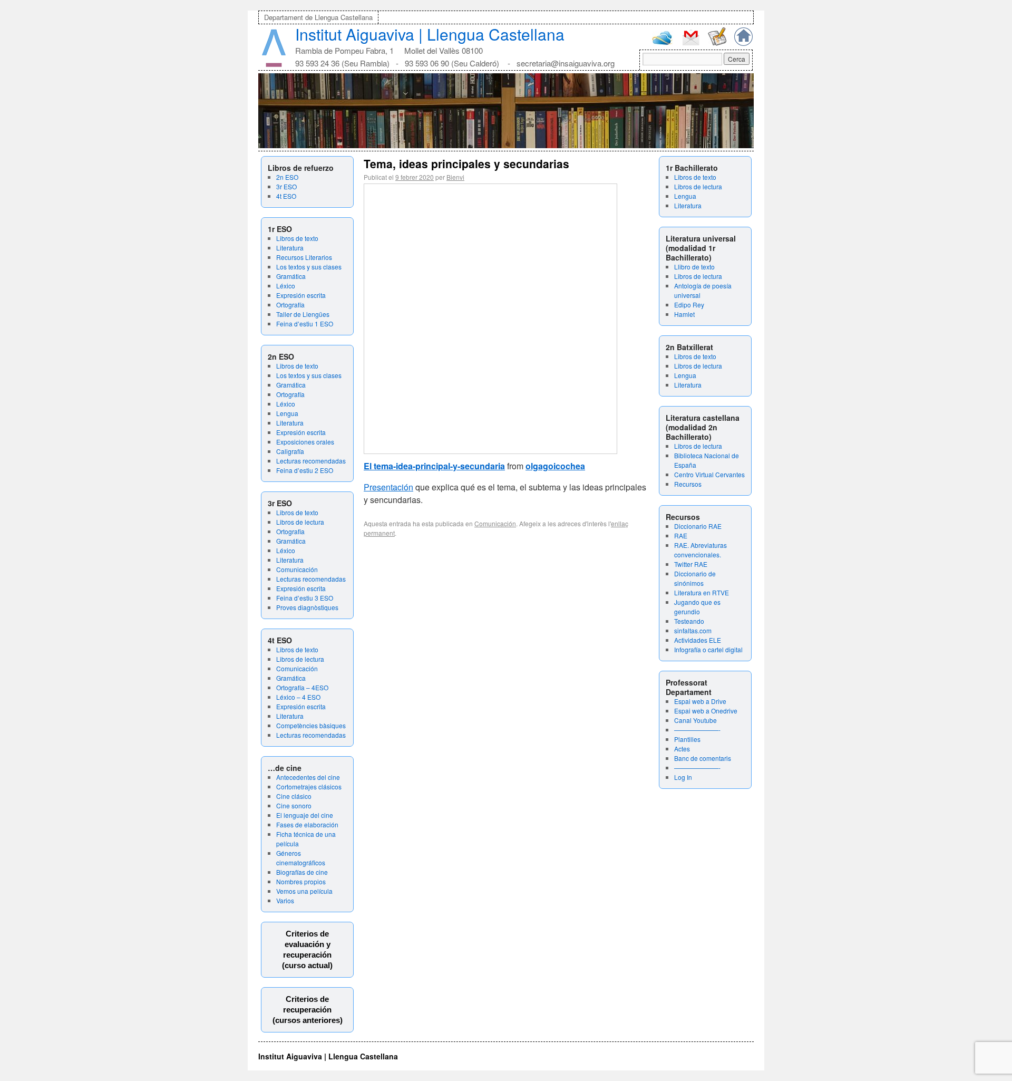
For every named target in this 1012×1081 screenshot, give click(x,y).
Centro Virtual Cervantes (709, 474)
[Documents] (717, 42)
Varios (285, 900)
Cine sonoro (294, 805)
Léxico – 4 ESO (298, 696)
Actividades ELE (697, 639)
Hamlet (684, 314)
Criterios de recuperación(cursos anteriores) (308, 1010)
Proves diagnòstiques (307, 607)
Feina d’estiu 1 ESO (304, 323)
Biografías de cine (302, 871)
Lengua (287, 413)
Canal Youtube (695, 720)
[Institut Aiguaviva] (273, 64)
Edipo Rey (689, 304)
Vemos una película (304, 890)
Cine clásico (294, 796)
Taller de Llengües (302, 314)
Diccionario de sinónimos (695, 578)
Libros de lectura (300, 521)
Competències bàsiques (311, 725)
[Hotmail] (662, 42)
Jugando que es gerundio (697, 606)
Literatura (290, 247)
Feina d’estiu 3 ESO (304, 597)
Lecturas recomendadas (311, 460)
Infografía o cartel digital (708, 649)
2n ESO (287, 176)
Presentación (388, 487)
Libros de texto (297, 238)
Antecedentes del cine (308, 777)
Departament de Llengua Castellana (318, 17)
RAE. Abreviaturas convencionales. (700, 549)
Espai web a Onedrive (705, 710)
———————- (697, 729)
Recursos (688, 483)
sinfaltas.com (693, 630)
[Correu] (691, 44)
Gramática (291, 276)
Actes (682, 748)
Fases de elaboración (307, 824)
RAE (680, 535)
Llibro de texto (694, 266)
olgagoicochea (555, 466)
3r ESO (286, 186)
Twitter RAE (690, 563)
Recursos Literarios (304, 257)
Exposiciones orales (305, 441)
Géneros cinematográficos (300, 857)
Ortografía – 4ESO (302, 687)
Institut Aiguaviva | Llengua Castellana (430, 34)
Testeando (689, 620)
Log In (683, 777)
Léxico (285, 285)
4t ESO (286, 195)
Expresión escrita (301, 295)
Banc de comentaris (702, 758)
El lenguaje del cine (304, 814)
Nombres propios (301, 881)
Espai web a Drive (700, 701)
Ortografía (290, 304)
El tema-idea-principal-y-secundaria (434, 466)
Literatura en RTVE (701, 592)
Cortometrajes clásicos (309, 786)
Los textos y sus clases (309, 266)
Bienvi (455, 176)
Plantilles (687, 739)
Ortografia (290, 531)
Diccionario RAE (698, 526)
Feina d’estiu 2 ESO (304, 470)
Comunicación (297, 569)
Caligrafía (290, 451)
